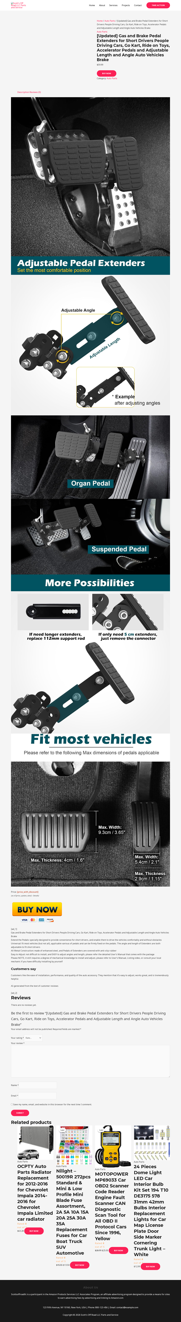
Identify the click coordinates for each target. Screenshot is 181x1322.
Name (15, 1085)
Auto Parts (110, 20)
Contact (138, 5)
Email (14, 1095)
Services (113, 5)
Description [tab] (23, 92)
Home (92, 5)
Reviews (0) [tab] (35, 92)
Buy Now (106, 73)
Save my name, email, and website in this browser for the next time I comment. (52, 1104)
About (102, 5)
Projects (126, 5)
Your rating (17, 1037)
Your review (18, 1043)
